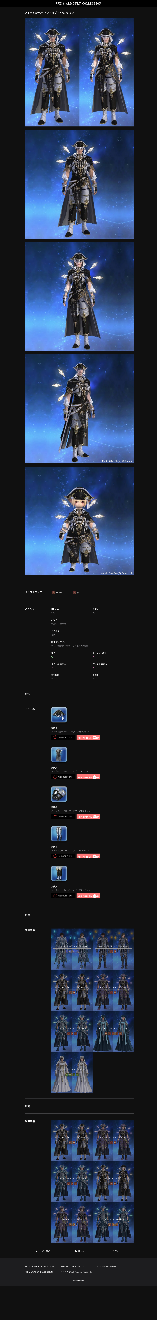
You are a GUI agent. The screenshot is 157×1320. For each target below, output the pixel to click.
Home (81, 1251)
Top (117, 1251)
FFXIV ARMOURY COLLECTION (79, 3)
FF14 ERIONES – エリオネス (73, 1266)
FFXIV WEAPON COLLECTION (39, 1272)
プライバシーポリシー (106, 1266)
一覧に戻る (44, 1251)
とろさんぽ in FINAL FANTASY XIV (76, 1272)
